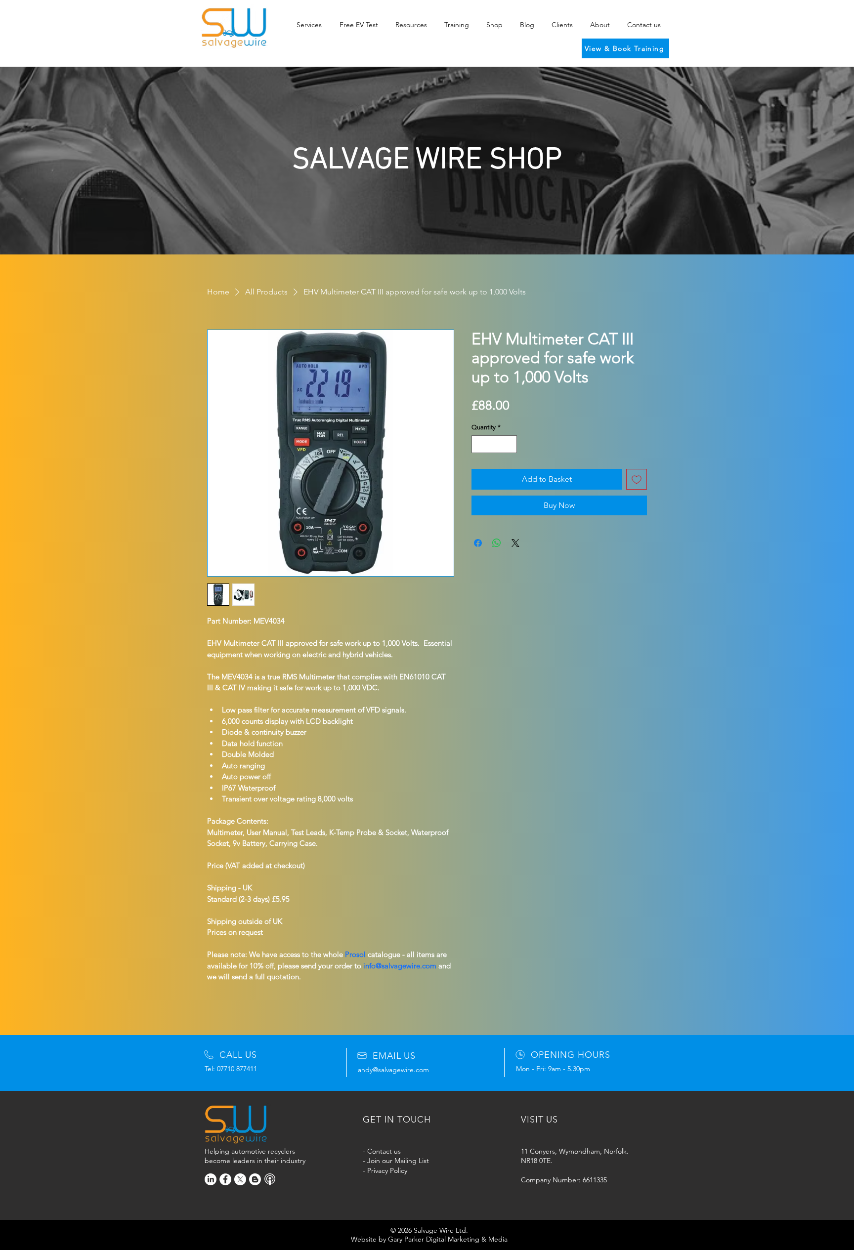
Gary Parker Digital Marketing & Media (448, 1239)
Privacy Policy (387, 1170)
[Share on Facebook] (478, 543)
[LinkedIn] (210, 1179)
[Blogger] (255, 1179)
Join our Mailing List (398, 1160)
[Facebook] (225, 1179)
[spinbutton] (494, 444)
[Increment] (510, 444)
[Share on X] (515, 543)
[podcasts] (270, 1179)
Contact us (384, 1151)
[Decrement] (479, 444)
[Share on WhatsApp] (497, 543)
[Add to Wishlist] (636, 479)
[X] (240, 1179)
